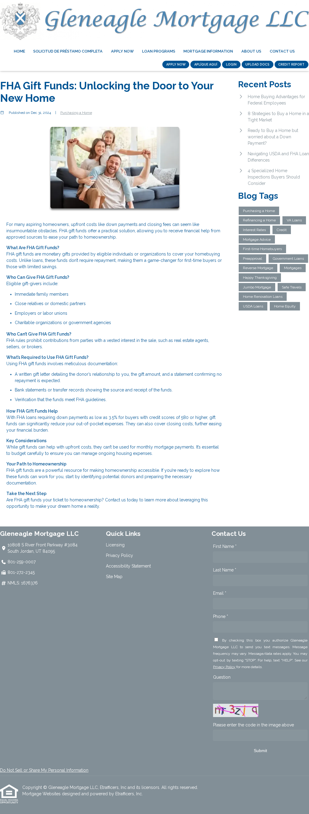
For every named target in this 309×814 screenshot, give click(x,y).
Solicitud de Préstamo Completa (68, 51)
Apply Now (122, 51)
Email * (219, 593)
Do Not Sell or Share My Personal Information (44, 770)
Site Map (114, 576)
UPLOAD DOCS (257, 64)
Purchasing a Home (76, 113)
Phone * (220, 616)
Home (19, 51)
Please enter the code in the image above (253, 724)
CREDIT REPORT (291, 64)
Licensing (115, 544)
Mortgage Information (208, 51)
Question (222, 677)
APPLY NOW (176, 64)
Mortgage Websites (42, 793)
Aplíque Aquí (205, 64)
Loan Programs (158, 51)
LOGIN (231, 64)
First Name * (225, 546)
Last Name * (224, 570)
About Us (251, 51)
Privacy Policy (119, 555)
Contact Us (282, 51)
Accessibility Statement (128, 566)
